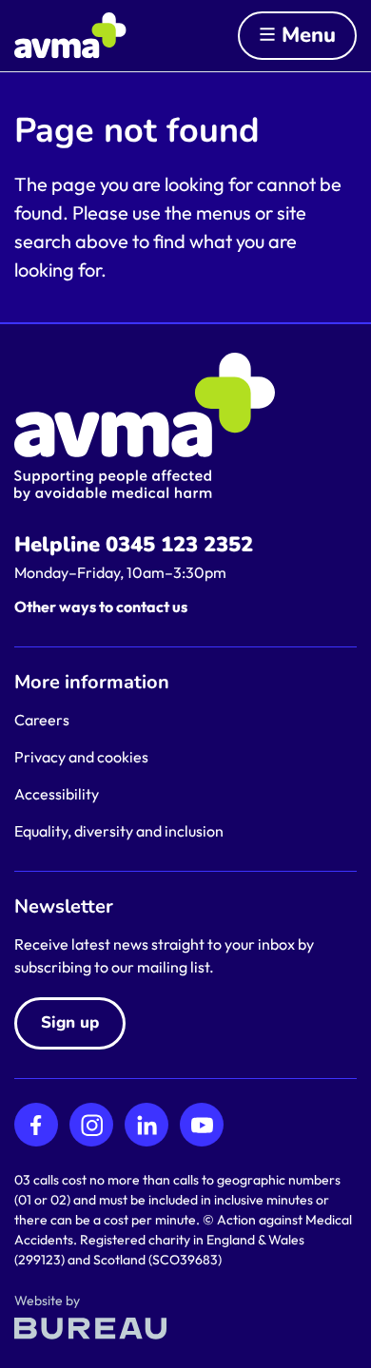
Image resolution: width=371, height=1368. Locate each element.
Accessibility (56, 793)
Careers (41, 719)
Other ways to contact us (100, 606)
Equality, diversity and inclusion (119, 830)
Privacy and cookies (81, 756)
